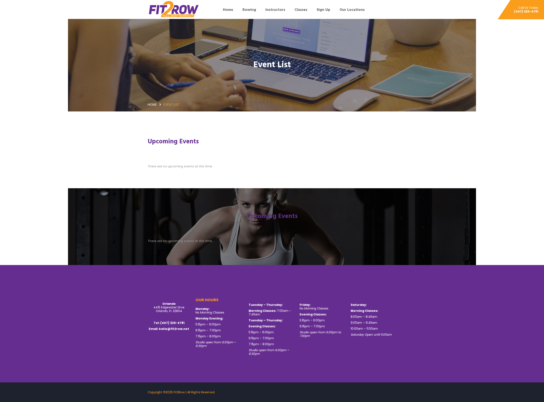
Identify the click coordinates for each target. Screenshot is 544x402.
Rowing (249, 9)
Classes (301, 9)
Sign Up (323, 9)
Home (228, 9)
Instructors (275, 9)
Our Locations (353, 9)
